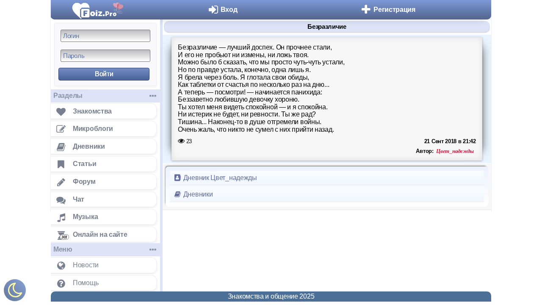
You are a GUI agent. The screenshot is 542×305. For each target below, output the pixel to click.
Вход (229, 9)
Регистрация (394, 9)
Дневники (197, 194)
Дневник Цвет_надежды (219, 177)
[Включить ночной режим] (14, 292)
